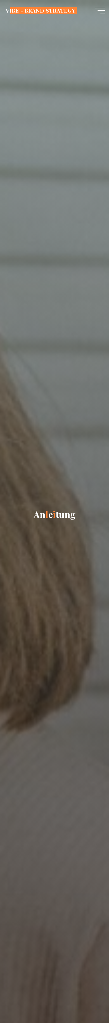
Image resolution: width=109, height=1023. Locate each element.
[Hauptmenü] (100, 10)
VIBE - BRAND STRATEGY (40, 10)
